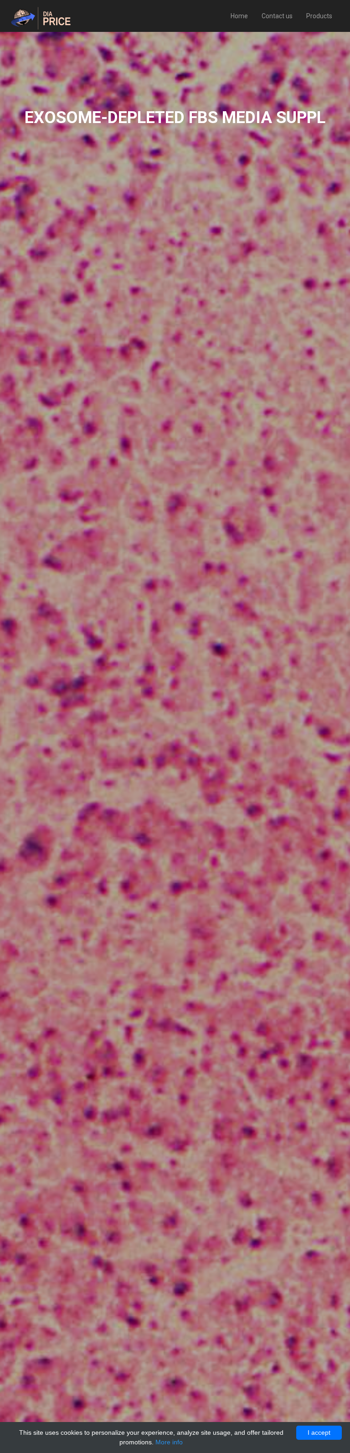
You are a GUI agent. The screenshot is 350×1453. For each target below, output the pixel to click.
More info (169, 1442)
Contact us (277, 16)
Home (239, 16)
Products (319, 16)
